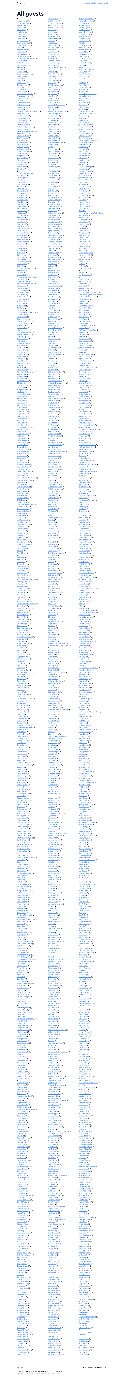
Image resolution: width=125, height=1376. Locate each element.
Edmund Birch (22, 350)
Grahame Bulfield (23, 511)
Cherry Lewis (52, 869)
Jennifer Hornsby (54, 429)
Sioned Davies (22, 875)
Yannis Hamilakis (53, 206)
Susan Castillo (22, 606)
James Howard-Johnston (56, 451)
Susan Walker (83, 1063)
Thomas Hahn (53, 175)
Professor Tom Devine (24, 915)
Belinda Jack (52, 542)
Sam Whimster (84, 1156)
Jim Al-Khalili (21, 70)
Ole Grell (51, 127)
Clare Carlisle (21, 586)
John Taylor (82, 917)
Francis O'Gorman (85, 32)
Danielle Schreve (84, 579)
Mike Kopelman (53, 769)
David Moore (52, 1202)
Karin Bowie (21, 425)
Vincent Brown (22, 491)
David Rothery (83, 458)
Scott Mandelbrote (54, 986)
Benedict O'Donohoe (86, 21)
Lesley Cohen (21, 721)
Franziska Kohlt (53, 763)
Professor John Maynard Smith (89, 712)
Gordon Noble (53, 1315)
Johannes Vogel (84, 1041)
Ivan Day (20, 889)
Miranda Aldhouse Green (56, 105)
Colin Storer (83, 811)
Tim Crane (20, 791)
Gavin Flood (21, 1145)
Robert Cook (21, 752)
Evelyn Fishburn (22, 1127)
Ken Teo (81, 926)
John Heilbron (52, 315)
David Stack (83, 758)
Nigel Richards (84, 359)
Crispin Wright (84, 1308)
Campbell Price (84, 246)
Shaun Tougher (84, 975)
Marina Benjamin (23, 281)
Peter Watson (83, 1118)
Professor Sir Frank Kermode (58, 710)
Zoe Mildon (52, 1145)
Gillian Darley (21, 855)
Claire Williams (84, 1191)
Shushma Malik (53, 983)
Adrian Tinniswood (85, 961)
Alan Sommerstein (85, 732)
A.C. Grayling (52, 83)
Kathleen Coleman (23, 725)
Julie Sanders (83, 531)
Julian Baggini (21, 180)
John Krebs (51, 783)
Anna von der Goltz (54, 25)
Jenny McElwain (53, 1061)
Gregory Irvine (53, 531)
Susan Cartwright (23, 602)
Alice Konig (51, 767)
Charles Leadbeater (54, 827)
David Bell (20, 273)
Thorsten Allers (22, 85)
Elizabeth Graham (54, 61)
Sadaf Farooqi (22, 1089)
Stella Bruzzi (21, 500)
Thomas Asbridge (23, 142)
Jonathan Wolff (84, 1259)
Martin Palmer (84, 87)
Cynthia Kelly (52, 694)
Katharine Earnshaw (24, 1012)
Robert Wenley (84, 1136)
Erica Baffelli (21, 175)
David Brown (21, 482)
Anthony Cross (22, 816)
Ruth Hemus (52, 321)
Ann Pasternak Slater (86, 692)
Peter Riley (82, 381)
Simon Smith (83, 721)
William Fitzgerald (23, 1131)
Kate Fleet (20, 1136)
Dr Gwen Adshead (23, 43)
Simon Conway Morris (55, 1220)
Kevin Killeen (52, 719)
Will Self (81, 606)
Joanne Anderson (23, 103)
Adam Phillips (83, 169)
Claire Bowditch (22, 418)
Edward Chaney (22, 630)
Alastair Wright (84, 1306)
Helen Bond (21, 403)
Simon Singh (83, 681)
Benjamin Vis (83, 1036)
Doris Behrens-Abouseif (25, 268)
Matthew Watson (85, 1116)
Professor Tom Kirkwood (56, 736)
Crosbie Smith (83, 705)
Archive (100, 3)
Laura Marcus (52, 997)
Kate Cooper (21, 756)
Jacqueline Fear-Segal (24, 1096)
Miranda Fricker (22, 1220)
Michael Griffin (53, 136)
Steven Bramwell (23, 449)
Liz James (51, 562)
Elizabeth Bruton (23, 498)
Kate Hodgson (53, 392)
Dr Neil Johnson (53, 608)
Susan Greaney (53, 89)
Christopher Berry (23, 323)
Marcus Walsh (83, 1074)
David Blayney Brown (24, 480)
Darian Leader (53, 829)
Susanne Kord (53, 772)
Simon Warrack (84, 1103)
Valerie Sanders (84, 533)
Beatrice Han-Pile (54, 228)
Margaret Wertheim (85, 1138)
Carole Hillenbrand (54, 352)
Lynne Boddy (21, 387)
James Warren (83, 1105)
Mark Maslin (52, 1021)
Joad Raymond (84, 317)
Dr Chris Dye (21, 1001)
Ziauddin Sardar (84, 544)
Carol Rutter (83, 498)
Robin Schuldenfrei (85, 582)
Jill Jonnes (51, 639)
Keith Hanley (52, 226)
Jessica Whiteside (84, 1164)
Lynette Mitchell (53, 1171)
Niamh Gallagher (23, 1253)
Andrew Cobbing (23, 710)
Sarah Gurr (52, 162)
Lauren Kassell (53, 674)
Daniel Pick (82, 184)
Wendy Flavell (21, 1134)
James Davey (21, 860)
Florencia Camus (23, 575)
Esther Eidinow (22, 1041)
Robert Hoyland (53, 458)
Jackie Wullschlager (85, 1319)
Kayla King (51, 727)
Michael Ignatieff (53, 518)
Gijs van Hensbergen (55, 328)
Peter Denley (21, 908)
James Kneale (52, 745)
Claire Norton (52, 1326)
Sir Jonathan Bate (23, 240)
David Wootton (84, 1290)
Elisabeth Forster (23, 1175)
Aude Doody (21, 948)
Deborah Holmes (54, 407)
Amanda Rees (83, 328)
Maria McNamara (54, 1098)
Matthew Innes (53, 526)
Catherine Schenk (85, 571)
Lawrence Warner (85, 1096)
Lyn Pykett (82, 266)
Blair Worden (83, 1295)
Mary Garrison (22, 1264)
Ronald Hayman (53, 297)
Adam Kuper (52, 791)
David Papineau (84, 89)
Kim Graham (52, 65)
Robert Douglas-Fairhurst (26, 959)
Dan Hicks (51, 343)
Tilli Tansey (82, 895)
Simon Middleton (54, 1138)
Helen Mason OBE (54, 1339)
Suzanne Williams (85, 1202)
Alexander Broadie (23, 465)
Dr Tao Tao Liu (53, 902)
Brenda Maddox (53, 972)
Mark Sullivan (83, 847)
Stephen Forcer (22, 1162)
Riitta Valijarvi (83, 1017)
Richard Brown (22, 489)
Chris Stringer (83, 827)
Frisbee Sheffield (84, 632)
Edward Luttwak (53, 948)
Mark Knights (52, 754)
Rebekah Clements (23, 685)
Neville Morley (53, 1213)
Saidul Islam (52, 535)
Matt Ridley (82, 376)
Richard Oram (83, 58)
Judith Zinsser (83, 1354)
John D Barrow (22, 226)
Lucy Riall (82, 350)
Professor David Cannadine (26, 579)
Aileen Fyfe (21, 1239)
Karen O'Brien (53, 1341)
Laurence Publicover (86, 253)
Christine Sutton (84, 862)
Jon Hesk (51, 337)
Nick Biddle (21, 341)
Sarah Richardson (85, 365)
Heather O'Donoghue (86, 19)
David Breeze (21, 458)
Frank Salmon (83, 518)
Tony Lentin (52, 847)
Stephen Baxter (22, 248)
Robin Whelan (83, 1151)
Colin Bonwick (22, 407)
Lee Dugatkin (21, 981)
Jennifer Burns (22, 529)
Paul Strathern (84, 818)
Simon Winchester (85, 1231)
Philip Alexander (22, 63)
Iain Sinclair (83, 674)
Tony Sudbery (83, 838)
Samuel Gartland (23, 1266)
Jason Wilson (83, 1215)
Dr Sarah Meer (53, 1111)
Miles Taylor (83, 919)
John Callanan (22, 566)
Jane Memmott (53, 1122)
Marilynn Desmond (23, 911)
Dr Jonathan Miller (54, 1156)
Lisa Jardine (52, 584)
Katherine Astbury (23, 151)
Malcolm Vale (83, 1014)
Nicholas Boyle (22, 436)
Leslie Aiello (21, 52)
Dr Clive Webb (83, 1122)
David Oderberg (53, 1352)
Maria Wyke (83, 1323)
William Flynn (21, 1149)
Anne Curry (21, 842)
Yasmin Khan (52, 716)
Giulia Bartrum (22, 235)
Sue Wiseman (83, 1244)
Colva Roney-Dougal (86, 432)
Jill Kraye (51, 780)
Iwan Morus (52, 1226)
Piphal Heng (52, 326)
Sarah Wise (82, 1237)
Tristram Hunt (53, 496)
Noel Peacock (83, 116)
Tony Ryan (82, 509)
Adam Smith (83, 701)
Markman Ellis (22, 1050)
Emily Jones (52, 615)
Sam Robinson (84, 412)
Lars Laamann (53, 798)
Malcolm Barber (22, 198)
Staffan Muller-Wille (54, 1251)
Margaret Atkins (22, 158)
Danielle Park (83, 92)
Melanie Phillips (84, 180)
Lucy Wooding (83, 1277)
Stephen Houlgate (54, 438)
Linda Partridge (84, 98)
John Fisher (21, 1129)
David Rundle (83, 493)
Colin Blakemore (22, 370)
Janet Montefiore (54, 1193)
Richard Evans (22, 1072)
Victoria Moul (52, 1237)
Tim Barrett (21, 217)
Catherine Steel (84, 780)
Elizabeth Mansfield (54, 992)
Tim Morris (51, 1222)
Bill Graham (52, 58)
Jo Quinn (82, 273)
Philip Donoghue (23, 946)
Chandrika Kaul (53, 677)
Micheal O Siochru (85, 683)
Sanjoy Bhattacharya (24, 334)
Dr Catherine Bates (23, 242)
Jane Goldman (53, 21)
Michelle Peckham (85, 127)
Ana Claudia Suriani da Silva (88, 668)
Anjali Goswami (53, 43)
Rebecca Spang (84, 741)
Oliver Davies (21, 871)
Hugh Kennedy (53, 703)
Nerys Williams (84, 1195)
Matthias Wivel (84, 1253)
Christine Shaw (84, 630)
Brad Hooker (52, 418)
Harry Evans (21, 1067)
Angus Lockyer (53, 915)
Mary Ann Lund (53, 939)
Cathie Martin (52, 1017)
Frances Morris (53, 1215)
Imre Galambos (22, 1248)
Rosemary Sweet (84, 873)
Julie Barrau (21, 213)
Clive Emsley (21, 1058)
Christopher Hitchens (55, 372)
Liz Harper (51, 251)
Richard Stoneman (85, 809)
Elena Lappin (52, 811)
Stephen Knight (53, 752)
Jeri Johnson (52, 604)
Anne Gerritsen (22, 1288)
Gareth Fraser (22, 1204)
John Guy (51, 164)
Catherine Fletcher (23, 1140)
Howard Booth (22, 409)
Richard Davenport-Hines (26, 858)
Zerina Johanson (53, 595)
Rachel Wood (83, 1273)
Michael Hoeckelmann (55, 398)
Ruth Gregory (52, 125)
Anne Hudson (52, 462)
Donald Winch (83, 1228)
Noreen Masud (53, 1034)
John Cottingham (23, 776)
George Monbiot (53, 1187)
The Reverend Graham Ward (88, 1083)
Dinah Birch (21, 348)
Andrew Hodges (53, 390)
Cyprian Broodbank (24, 471)
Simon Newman (53, 1295)
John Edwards (22, 1032)
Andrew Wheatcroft (85, 1147)
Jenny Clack (21, 661)
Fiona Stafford (83, 760)
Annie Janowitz (53, 582)
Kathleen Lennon (54, 844)
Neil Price (82, 248)
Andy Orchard (83, 61)
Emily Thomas (83, 933)
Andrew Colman (22, 734)
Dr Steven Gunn (53, 158)
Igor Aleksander (22, 61)
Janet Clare (21, 666)
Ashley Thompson (85, 941)
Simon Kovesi (52, 776)
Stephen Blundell (23, 381)
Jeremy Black (21, 359)
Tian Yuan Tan (83, 886)
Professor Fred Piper (86, 195)
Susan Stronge (84, 829)
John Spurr (82, 754)
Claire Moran (52, 1209)
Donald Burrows (22, 533)
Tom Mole (51, 1182)
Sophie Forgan (22, 1169)
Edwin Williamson (85, 1204)
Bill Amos (20, 100)
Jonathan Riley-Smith (86, 383)
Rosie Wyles (83, 1326)
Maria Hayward (53, 299)
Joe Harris (51, 266)
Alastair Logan (53, 917)
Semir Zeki (82, 1345)
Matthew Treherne (85, 979)
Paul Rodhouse (84, 423)
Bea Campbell (22, 573)
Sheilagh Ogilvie (84, 28)
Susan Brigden (22, 462)
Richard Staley (83, 765)
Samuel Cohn (21, 723)
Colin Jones (51, 613)
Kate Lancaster (53, 800)
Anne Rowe (82, 467)
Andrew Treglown (85, 977)
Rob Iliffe (51, 520)
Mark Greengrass (54, 114)
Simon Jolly (51, 610)
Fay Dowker (21, 964)
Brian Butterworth (23, 542)
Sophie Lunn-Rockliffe (55, 941)
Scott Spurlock (84, 752)
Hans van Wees (84, 1127)
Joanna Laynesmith (54, 822)
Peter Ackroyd (22, 25)
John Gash (20, 1268)
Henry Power (83, 233)
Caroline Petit (83, 160)
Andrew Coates (22, 705)
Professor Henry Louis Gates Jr (58, 646)
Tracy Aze (20, 169)
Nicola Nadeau (53, 1277)
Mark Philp (82, 182)
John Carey (21, 584)
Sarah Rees (82, 332)
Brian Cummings (23, 827)
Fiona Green (52, 100)
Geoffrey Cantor (22, 582)
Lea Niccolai (52, 1297)
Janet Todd (82, 964)
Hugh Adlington (22, 41)
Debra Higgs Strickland (87, 822)
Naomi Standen (84, 769)
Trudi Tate (82, 900)
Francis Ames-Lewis (24, 96)
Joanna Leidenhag (54, 840)
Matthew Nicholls (54, 1301)
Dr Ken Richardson (85, 361)
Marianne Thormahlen (86, 953)
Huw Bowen (21, 421)
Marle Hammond (54, 222)
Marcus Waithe (84, 1056)
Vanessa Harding (54, 237)
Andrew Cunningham (24, 833)
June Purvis (82, 262)
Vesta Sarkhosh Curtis (24, 844)
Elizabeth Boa (21, 383)
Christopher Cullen (23, 824)
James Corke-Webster (24, 765)
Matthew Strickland (85, 824)
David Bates (21, 244)
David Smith (83, 707)
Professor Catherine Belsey (26, 277)
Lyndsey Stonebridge (86, 805)
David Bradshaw (22, 445)
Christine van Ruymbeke (87, 500)
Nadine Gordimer (54, 39)
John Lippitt (52, 895)
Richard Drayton (22, 968)
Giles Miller (52, 1153)
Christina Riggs (84, 379)
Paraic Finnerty (22, 1125)
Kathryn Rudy (83, 489)
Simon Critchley (22, 805)
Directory (94, 3)
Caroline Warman (85, 1094)
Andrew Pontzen (84, 220)
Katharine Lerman (54, 849)
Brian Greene (52, 107)
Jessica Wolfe (83, 1255)
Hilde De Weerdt (84, 1125)
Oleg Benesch (22, 279)
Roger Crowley (22, 820)
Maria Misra (52, 1167)
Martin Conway (22, 747)
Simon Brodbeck (23, 467)
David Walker (83, 1061)
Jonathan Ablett (22, 21)
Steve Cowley (21, 783)
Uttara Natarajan (54, 1281)
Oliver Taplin (83, 897)
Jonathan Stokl (84, 802)
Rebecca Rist (83, 387)
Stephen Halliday (53, 198)
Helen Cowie (21, 780)
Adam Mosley (52, 1231)
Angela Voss (83, 1045)
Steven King (52, 730)
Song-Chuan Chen (23, 643)
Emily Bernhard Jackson (56, 553)
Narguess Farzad (23, 1092)
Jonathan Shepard (85, 639)
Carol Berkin (21, 315)
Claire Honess (52, 416)
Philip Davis (21, 882)
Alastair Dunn (22, 986)
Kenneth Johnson (54, 606)
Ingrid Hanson (53, 231)
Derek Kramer (53, 778)
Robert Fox (21, 1193)
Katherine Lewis (53, 873)
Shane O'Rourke (84, 63)
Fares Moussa (52, 1239)
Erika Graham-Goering (56, 67)
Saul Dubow (21, 975)
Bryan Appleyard (23, 120)
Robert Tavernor (84, 906)
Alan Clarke (21, 674)
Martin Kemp (52, 696)
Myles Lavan (52, 816)
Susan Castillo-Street (24, 608)
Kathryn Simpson (85, 672)
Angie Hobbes (53, 374)
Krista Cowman (22, 785)
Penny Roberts (84, 403)
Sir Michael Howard (54, 449)
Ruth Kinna (51, 732)
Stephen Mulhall (53, 1244)
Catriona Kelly (52, 690)
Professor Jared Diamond (26, 919)
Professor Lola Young (86, 1332)
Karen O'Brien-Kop (54, 1343)
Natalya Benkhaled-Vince (25, 284)
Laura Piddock (83, 187)
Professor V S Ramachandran (89, 292)
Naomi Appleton (22, 118)
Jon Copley (20, 758)
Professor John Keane (55, 681)
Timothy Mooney (54, 1200)
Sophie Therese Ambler (25, 94)
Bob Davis (20, 880)
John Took (82, 970)
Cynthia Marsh (53, 1010)
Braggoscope (21, 3)
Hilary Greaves (53, 92)
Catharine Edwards (23, 1023)
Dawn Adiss (21, 39)
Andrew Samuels (84, 529)
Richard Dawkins (23, 884)
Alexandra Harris (53, 262)
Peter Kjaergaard (54, 738)
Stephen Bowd (22, 414)
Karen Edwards (22, 1034)
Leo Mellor (51, 1118)
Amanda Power (84, 231)
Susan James (52, 568)
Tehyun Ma (51, 957)
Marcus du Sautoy (85, 555)
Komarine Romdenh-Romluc (88, 429)
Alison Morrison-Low (55, 1224)
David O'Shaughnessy (86, 70)
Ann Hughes (52, 471)
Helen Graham (53, 63)
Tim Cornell (21, 767)
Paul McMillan (53, 1092)
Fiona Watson (83, 1114)
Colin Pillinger (83, 191)
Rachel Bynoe (21, 553)
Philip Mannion (53, 990)
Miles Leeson (52, 838)
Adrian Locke (52, 911)
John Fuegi (20, 1231)
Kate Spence (83, 743)
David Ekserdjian (23, 1043)
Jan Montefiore (53, 1191)
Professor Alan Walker (86, 1058)
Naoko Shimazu (84, 648)
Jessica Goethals (22, 1345)
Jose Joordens (52, 641)
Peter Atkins (21, 160)
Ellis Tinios (82, 959)
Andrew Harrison (54, 270)
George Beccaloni (23, 257)
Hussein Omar (84, 50)
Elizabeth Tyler (84, 994)
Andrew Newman (54, 1292)
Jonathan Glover (22, 1341)
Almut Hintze (52, 370)
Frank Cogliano (22, 719)
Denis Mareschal (53, 999)
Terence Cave (21, 613)
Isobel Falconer (22, 1083)
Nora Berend (21, 310)
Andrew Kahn (52, 652)
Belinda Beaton (22, 255)
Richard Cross (22, 818)
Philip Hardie (52, 233)
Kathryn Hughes (53, 478)
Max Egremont (22, 1039)
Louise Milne (52, 1162)
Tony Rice (82, 352)
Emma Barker (22, 206)
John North (51, 1323)
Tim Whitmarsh (84, 1169)
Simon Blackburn (23, 363)
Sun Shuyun (83, 657)
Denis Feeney (21, 1098)
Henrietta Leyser (53, 877)
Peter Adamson (22, 34)
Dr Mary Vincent (84, 1032)
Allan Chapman (22, 635)
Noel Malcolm (52, 981)
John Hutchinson (53, 507)
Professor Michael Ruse (87, 496)
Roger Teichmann (85, 922)
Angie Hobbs (52, 379)
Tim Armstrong (22, 138)
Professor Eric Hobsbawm (57, 383)
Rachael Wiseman (85, 1242)
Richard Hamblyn (54, 204)
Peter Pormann (84, 224)
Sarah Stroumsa (84, 831)
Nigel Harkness (53, 244)
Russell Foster (22, 1189)
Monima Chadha (23, 615)
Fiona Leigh (52, 842)
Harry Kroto (52, 787)
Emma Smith (83, 710)
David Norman (53, 1321)
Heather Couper (22, 778)
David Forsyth (22, 1178)
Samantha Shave (84, 628)
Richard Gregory (53, 123)
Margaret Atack (22, 156)
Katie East (20, 1014)
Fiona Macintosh (53, 968)
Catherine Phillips (85, 171)
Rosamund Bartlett (23, 233)
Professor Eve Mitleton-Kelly (57, 1175)
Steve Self (82, 604)
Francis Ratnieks (84, 308)
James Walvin (83, 1081)
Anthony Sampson (85, 526)
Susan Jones (52, 637)
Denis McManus (53, 1089)
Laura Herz (51, 334)
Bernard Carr (21, 593)
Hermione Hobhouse (55, 381)
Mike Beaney (21, 251)
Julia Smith (82, 714)
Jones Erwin (21, 1065)
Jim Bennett (21, 295)
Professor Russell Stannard (88, 772)
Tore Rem (82, 337)
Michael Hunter (53, 498)
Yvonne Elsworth (23, 1052)
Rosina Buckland (23, 507)
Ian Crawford (21, 796)
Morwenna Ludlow (54, 937)
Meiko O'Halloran (85, 36)
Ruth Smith (82, 719)
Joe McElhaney (53, 1058)
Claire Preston (83, 240)
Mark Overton (83, 74)
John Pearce (83, 118)
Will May (51, 1041)
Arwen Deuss (21, 913)
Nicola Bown (21, 432)
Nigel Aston (21, 153)
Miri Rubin (82, 485)
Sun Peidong (83, 131)
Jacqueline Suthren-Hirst (87, 860)
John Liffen (51, 886)
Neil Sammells (83, 524)
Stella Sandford (84, 535)
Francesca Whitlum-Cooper (88, 1167)
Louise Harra (52, 255)
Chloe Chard (21, 639)
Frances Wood (83, 1266)
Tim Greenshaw (53, 116)
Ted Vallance (83, 1019)
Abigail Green (52, 94)
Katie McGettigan (54, 1067)
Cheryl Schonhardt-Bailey (87, 577)
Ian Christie (21, 652)
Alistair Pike (83, 189)
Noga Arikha (21, 129)
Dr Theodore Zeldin (85, 1348)
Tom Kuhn (51, 789)
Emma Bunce (21, 515)
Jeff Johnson (52, 602)
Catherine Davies (23, 864)
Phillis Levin (52, 862)
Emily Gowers (52, 52)
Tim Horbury (52, 427)
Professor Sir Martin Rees (87, 330)
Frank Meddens (53, 1105)
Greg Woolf (83, 1284)
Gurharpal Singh (84, 679)
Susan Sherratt (84, 646)
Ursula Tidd (83, 955)
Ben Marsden (52, 1008)
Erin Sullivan (83, 844)
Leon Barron (21, 222)
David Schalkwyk (84, 564)
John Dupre (21, 990)
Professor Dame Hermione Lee (58, 833)
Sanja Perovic (83, 151)
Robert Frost (21, 1226)
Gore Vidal (82, 1030)
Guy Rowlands (83, 480)
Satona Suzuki (83, 864)
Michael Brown (22, 485)
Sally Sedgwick (84, 597)
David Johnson (53, 599)
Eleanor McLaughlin (55, 1078)
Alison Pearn (83, 123)
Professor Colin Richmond (88, 368)
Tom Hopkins (52, 425)
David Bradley (22, 438)
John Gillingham (22, 1321)
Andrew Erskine (22, 1063)
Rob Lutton (52, 946)
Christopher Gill (22, 1315)
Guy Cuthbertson (23, 849)
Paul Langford (53, 809)
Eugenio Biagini (22, 337)
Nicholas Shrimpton (85, 652)
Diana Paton (83, 105)
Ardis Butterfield (22, 540)
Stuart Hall (51, 195)
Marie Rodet (83, 418)
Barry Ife (51, 515)
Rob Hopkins (52, 423)
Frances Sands (84, 540)
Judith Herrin (52, 332)
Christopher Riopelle (86, 385)
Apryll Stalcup (83, 763)
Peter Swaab (83, 866)
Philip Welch (83, 1134)
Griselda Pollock (84, 217)
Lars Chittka (21, 648)
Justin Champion (22, 624)
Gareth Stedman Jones (55, 621)
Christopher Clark (23, 670)
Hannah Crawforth (23, 800)
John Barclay (21, 204)
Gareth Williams (84, 1193)
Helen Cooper (22, 754)
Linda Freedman (22, 1215)
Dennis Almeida (22, 87)
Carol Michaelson (54, 1136)
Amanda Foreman (23, 1167)
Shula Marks (52, 1001)
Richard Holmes (53, 412)
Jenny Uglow (83, 1001)
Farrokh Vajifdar (84, 1012)
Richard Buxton (22, 549)
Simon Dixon (21, 926)
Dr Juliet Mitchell (53, 1169)
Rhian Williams (84, 1198)
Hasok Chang (21, 632)
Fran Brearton (22, 456)
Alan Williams (83, 1184)
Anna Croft (21, 807)
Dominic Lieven (53, 884)
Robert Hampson (54, 224)
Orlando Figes (22, 1114)
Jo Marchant (52, 994)
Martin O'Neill (83, 52)
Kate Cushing (21, 847)
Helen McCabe (53, 1047)
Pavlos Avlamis (22, 162)
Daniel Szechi (83, 877)
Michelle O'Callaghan (55, 1345)
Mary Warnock (84, 1100)
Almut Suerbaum (84, 840)
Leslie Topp (82, 972)
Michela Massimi (53, 1032)
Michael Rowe (83, 476)
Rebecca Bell (21, 275)
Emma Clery (21, 690)
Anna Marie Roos (84, 434)
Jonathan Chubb (22, 655)
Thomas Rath (83, 304)
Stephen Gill (21, 1317)
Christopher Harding (55, 235)
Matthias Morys (53, 1228)
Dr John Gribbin (53, 131)
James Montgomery (54, 1195)
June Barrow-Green (23, 228)
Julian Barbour (22, 202)
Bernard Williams (84, 1187)
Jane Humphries (53, 491)
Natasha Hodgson (54, 396)
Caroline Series (84, 615)
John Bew (20, 330)
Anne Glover (21, 1337)
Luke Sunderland (84, 853)
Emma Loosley (53, 919)
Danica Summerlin (85, 849)
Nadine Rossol (83, 454)
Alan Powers (83, 235)
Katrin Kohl (52, 760)
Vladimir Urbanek (85, 1005)
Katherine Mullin (53, 1253)
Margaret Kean (53, 679)
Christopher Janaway (55, 573)
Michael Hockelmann (55, 385)
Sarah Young (83, 1334)
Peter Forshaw (22, 1173)
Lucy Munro (52, 1255)
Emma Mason (52, 1023)
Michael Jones (52, 630)
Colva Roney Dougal (24, 955)
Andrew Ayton (22, 167)
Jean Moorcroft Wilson (86, 1217)
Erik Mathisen (52, 1036)
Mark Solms (83, 727)
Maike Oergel (83, 23)
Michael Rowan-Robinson (87, 465)
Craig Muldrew (53, 1242)
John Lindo (51, 889)
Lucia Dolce (21, 939)
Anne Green (52, 96)
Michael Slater (83, 694)
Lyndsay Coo (21, 749)
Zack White (82, 1162)
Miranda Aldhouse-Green (26, 58)
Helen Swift (82, 875)
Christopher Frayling (24, 1211)
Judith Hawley (52, 292)
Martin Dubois (22, 970)
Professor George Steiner (87, 783)
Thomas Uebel (84, 999)
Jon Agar (20, 47)
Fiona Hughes (52, 473)
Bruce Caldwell (22, 564)
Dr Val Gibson (22, 1304)
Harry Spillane (83, 747)
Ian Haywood (52, 301)
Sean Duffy (21, 979)
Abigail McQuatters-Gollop (57, 1100)
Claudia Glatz (21, 1326)
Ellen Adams (21, 30)
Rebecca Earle (22, 1010)
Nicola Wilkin (83, 1175)
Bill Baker (20, 187)
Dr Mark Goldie (53, 19)
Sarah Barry (21, 231)
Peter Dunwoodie (23, 988)
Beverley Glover (22, 1339)
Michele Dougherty (23, 957)
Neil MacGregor (53, 964)
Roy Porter (82, 226)
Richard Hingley (53, 368)
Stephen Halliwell (54, 200)
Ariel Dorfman (22, 953)
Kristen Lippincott (54, 893)
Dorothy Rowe (84, 469)
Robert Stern (83, 789)
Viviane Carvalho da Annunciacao (28, 111)
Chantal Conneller (23, 741)
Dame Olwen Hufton (55, 469)
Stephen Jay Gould (54, 47)
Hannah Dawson (23, 886)
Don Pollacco (83, 215)
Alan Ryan (82, 502)
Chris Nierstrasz (53, 1308)
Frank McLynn (53, 1087)
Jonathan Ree (83, 323)
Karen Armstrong (23, 136)
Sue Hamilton (52, 211)
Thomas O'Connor (54, 1350)
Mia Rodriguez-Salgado (87, 425)
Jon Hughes (52, 476)
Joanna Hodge (53, 387)
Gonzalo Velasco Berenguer (26, 312)
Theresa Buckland (23, 509)
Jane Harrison (52, 273)
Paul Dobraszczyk (23, 928)
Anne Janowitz (53, 579)
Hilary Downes (22, 966)
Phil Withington (84, 1251)
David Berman (22, 317)
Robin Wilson (83, 1224)
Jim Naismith (52, 1279)
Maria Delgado (22, 904)
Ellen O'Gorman (84, 30)
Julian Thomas (83, 937)
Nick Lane (51, 807)
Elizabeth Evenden (23, 1076)
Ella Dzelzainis (22, 1003)
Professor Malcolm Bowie (26, 427)
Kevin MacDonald (54, 961)
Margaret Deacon (23, 891)
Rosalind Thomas (85, 939)
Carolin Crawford (23, 794)
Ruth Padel (82, 83)
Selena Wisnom (84, 1248)
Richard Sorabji (84, 736)
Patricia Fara (21, 1085)
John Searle (82, 590)
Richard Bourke (22, 412)
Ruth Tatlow (83, 902)
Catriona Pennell (84, 136)
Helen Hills (51, 359)
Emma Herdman (53, 330)
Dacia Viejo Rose (84, 438)
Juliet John (51, 597)
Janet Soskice (83, 738)
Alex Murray (52, 1266)
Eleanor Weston (84, 1140)
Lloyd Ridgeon (83, 372)
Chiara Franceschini (24, 1195)
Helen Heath (52, 308)
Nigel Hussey (52, 504)
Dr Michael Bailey (23, 184)
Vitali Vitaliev (83, 1039)
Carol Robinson (84, 407)
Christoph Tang (84, 889)
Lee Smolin (82, 723)
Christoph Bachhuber (24, 173)
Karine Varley (83, 1021)
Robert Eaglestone (23, 1008)
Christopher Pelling (85, 134)
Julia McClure (52, 1056)
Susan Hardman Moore (56, 1206)
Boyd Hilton (52, 361)
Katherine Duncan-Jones (25, 983)
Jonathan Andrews (23, 107)
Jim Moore (51, 1204)
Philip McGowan (53, 1072)
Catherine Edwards (23, 1025)
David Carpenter (22, 590)
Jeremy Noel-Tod (53, 1317)
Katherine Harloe (54, 246)
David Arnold (21, 140)
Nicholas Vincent (84, 1034)
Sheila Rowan (83, 462)
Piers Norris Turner (85, 990)
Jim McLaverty (52, 1083)
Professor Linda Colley (25, 727)
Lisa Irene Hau (53, 288)
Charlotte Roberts (85, 396)
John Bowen (21, 423)
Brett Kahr (51, 655)
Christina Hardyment (55, 242)
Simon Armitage (22, 134)
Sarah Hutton (52, 509)
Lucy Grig (51, 147)
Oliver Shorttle (84, 650)
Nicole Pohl (82, 211)
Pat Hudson (52, 465)
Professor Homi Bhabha (25, 332)
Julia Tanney (83, 893)
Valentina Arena (22, 125)
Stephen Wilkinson (85, 1182)
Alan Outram (83, 72)
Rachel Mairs (52, 977)
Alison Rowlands (84, 478)
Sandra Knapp (53, 741)
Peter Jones (52, 632)
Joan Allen (20, 78)
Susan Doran (21, 950)
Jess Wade (82, 1054)
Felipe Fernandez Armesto (26, 131)
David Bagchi (21, 178)
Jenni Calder (21, 562)
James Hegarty (53, 312)
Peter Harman (53, 248)
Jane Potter (82, 228)
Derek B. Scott (83, 586)
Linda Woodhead (84, 1275)
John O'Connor (53, 1348)
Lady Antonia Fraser (24, 1200)
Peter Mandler (53, 988)
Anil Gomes (52, 30)
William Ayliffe (22, 164)
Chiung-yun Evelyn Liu (55, 900)
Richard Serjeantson (86, 617)
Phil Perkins (83, 149)
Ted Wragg (82, 1301)
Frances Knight (53, 749)
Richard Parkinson (85, 96)
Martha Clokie (22, 696)
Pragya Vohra (83, 1043)
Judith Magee (52, 975)
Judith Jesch (52, 590)
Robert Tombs (83, 968)
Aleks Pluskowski (84, 206)
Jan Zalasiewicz (84, 1339)
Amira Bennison (22, 299)
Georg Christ (21, 650)
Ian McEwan (52, 1063)
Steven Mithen (53, 1173)
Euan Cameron (22, 571)
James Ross (82, 449)
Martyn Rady (83, 286)
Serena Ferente (22, 1105)
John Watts (82, 1120)
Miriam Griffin (53, 140)
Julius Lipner (52, 891)
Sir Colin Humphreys (55, 489)
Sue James (51, 566)
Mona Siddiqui (84, 661)
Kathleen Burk (22, 520)
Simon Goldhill (22, 1354)
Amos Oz (82, 78)
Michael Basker (22, 237)
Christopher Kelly (54, 692)
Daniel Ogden (83, 25)
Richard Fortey (22, 1182)
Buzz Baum (21, 246)
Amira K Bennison (23, 301)
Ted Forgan (21, 1171)
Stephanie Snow (84, 725)
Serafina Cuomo (22, 840)
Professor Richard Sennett (88, 613)
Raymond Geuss (22, 1295)
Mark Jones (52, 628)
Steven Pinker (83, 193)
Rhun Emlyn (21, 1056)
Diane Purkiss (83, 259)
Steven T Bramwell (23, 451)
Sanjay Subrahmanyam (87, 836)
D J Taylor (82, 913)
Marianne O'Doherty (55, 1354)
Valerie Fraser (22, 1209)
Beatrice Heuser (53, 339)
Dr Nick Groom (53, 149)
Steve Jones (52, 635)
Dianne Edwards (22, 1028)
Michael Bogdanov (23, 394)
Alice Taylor (82, 908)
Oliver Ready (83, 319)
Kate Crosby (21, 813)
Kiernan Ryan (83, 507)
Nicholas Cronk (22, 811)
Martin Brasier (22, 454)
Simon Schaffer (84, 562)
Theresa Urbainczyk (85, 1003)
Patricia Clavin (22, 681)
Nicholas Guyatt (53, 167)
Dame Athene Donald (24, 944)
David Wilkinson (84, 1178)
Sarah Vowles (83, 1050)
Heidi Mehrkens (53, 1116)
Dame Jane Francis (23, 1198)
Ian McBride (52, 1045)
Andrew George (22, 1281)
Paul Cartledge (22, 597)
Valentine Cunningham (25, 838)
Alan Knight (52, 747)
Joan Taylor (82, 915)
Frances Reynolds (85, 341)
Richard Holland (53, 401)
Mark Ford (20, 1164)
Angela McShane (53, 1103)
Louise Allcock (22, 76)
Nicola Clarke (21, 679)
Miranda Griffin (53, 138)
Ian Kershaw (52, 712)
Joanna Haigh (52, 180)
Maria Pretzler (83, 244)
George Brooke (22, 473)
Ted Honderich (53, 414)
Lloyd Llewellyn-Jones (55, 904)
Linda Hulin (52, 482)
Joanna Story (83, 813)
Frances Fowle (22, 1191)
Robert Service (84, 621)
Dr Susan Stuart (84, 833)
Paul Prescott (83, 237)
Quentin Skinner (84, 688)
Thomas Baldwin (23, 191)
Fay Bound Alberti (23, 56)
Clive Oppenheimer (85, 54)
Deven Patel (83, 100)
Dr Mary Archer (22, 123)
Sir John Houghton (54, 436)
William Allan (21, 72)
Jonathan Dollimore (24, 941)
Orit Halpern (52, 202)
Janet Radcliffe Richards (87, 356)
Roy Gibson (21, 1301)
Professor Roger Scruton (87, 588)
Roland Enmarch (23, 1061)
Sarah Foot (21, 1156)
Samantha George (23, 1284)
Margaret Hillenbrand (55, 354)
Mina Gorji (51, 41)
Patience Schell (84, 568)
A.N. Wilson (82, 1209)
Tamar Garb (21, 1257)
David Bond (21, 401)
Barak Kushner (53, 794)
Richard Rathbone (85, 306)
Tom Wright (83, 1315)
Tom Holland (52, 403)
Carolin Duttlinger (23, 997)
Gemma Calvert (22, 568)
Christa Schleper (84, 575)
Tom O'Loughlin (84, 47)
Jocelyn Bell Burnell (23, 524)
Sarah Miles (52, 1147)
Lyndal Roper (83, 436)
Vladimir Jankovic (54, 577)
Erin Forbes (21, 1158)
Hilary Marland (53, 1003)
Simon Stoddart (84, 800)
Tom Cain (20, 560)
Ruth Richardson (84, 363)
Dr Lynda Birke (22, 354)
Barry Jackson (52, 544)
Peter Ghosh (21, 1297)
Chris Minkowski (53, 1164)
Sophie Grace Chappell (25, 637)
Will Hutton (52, 511)
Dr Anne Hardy (53, 240)
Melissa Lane (52, 805)
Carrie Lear (51, 831)
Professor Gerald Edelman (26, 1019)
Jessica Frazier (22, 1213)
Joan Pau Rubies (84, 482)
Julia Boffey (21, 392)
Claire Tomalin (83, 966)
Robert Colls (21, 732)
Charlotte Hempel (54, 319)
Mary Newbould (53, 1290)
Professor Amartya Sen (87, 610)
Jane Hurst (51, 502)
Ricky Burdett (21, 518)
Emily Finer (21, 1120)
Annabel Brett (22, 460)
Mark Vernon (83, 1025)
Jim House (51, 440)
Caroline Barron (22, 220)
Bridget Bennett (22, 290)
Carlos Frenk (21, 1217)
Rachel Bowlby (22, 429)
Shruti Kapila (52, 663)
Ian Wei (81, 1129)
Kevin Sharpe (83, 626)
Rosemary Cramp (23, 789)
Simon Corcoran (22, 760)
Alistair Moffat (53, 1180)
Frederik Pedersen (85, 129)
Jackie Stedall (83, 778)
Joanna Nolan (52, 1319)
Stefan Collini (21, 730)
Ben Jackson (52, 546)
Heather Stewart (84, 794)
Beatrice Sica (83, 659)
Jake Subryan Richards (86, 354)
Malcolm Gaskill (22, 1270)
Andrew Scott (83, 584)
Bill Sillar (81, 666)
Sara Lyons (51, 953)
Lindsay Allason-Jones (24, 74)
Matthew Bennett (23, 297)
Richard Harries (53, 257)
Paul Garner (21, 1259)
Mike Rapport (83, 301)
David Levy (51, 864)
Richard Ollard (84, 45)
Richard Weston (84, 1142)
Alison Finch (21, 1116)
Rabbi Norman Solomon (87, 730)
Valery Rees (83, 334)
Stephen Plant (83, 202)
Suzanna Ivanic (53, 538)
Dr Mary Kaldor (53, 659)
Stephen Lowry (53, 935)
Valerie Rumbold (84, 491)
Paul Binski (21, 345)
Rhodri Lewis (52, 875)
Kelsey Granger (53, 70)
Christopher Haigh (54, 178)
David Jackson (52, 551)
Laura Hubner (52, 460)
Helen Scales (83, 560)
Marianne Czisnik (23, 851)
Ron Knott (51, 756)
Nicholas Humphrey (55, 487)
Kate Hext (51, 341)
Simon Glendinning (23, 1332)
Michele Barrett (22, 215)
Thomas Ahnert (22, 50)
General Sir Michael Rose (87, 445)
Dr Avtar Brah (22, 447)
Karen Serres (83, 619)
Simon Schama (84, 566)
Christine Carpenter (24, 588)
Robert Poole (83, 222)
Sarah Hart (51, 279)
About (106, 3)
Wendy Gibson (22, 1308)
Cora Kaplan (52, 666)
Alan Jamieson (53, 571)
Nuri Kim (51, 723)
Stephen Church (22, 657)
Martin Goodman (54, 34)
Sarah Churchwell (23, 659)
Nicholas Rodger (84, 421)
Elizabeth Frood (22, 1224)
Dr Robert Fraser (23, 1206)
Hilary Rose (82, 440)
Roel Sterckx (83, 787)
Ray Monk (51, 1189)
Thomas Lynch (53, 950)
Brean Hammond (54, 215)
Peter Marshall (53, 1012)
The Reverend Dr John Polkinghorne (91, 213)
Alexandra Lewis (53, 866)
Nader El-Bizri (21, 1045)
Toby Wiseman (84, 1246)
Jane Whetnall (83, 1153)
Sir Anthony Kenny (54, 707)
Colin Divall (21, 924)
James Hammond (54, 220)
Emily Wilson (83, 1213)
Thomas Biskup (22, 356)
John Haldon (52, 184)
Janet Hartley (52, 281)
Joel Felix (20, 1100)
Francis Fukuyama (23, 1233)
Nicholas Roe (83, 427)
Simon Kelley (52, 688)
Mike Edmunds (22, 1021)
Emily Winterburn (85, 1235)
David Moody (52, 1198)
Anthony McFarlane (54, 1065)
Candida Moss (53, 1233)
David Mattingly (53, 1039)
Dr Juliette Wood (84, 1268)
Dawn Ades (21, 36)
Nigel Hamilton (53, 209)
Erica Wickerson (84, 1171)
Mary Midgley (52, 1140)
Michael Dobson (22, 930)
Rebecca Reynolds (85, 345)
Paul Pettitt (82, 162)
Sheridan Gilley (22, 1319)
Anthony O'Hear (84, 39)
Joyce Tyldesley (84, 992)
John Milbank (52, 1142)
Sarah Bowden (22, 416)
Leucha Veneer (84, 1023)
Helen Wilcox (83, 1173)
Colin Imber (52, 524)
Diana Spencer (84, 745)
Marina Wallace (84, 1070)
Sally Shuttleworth (85, 655)
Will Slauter (82, 696)
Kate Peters (83, 158)
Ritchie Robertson (85, 405)
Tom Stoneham (84, 807)
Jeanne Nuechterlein (55, 1330)
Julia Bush (20, 535)
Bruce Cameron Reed (86, 326)
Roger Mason (52, 1025)
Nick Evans (21, 1070)
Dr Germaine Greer (54, 118)
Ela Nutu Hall (52, 191)
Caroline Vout (83, 1047)
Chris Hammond (53, 217)
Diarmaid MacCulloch (55, 959)
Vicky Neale (52, 1284)
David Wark (83, 1089)
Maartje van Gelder (23, 1279)
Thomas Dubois (22, 972)
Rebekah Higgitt (53, 348)
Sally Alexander (22, 65)
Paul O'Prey (83, 56)
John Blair (20, 365)
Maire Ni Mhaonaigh (55, 1134)
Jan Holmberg (52, 405)
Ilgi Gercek (21, 1286)
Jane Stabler (83, 756)
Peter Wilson (83, 1222)
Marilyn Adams (22, 32)
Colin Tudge (83, 986)
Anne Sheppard (84, 643)
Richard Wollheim (85, 1262)
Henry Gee (20, 1275)
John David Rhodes (85, 348)
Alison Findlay (22, 1118)
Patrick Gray (52, 78)
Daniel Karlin (52, 670)
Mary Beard (21, 253)
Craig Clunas (21, 703)
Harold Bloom (22, 379)
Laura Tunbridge (84, 988)
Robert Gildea (22, 1312)
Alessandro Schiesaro (86, 573)
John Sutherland (84, 858)
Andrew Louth (53, 922)
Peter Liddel (52, 882)
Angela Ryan (83, 504)
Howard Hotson (53, 434)
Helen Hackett (53, 171)
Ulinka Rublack (84, 487)
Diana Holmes (53, 409)
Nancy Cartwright (23, 599)
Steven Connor (22, 745)
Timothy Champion (23, 628)
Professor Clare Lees (55, 836)
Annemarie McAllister (55, 1043)
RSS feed (20, 1368)
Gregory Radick (84, 281)
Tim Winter (82, 1233)
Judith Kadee (52, 650)
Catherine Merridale (55, 1127)
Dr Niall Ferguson (23, 1107)
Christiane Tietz (84, 957)
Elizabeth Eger (22, 1036)
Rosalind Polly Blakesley (25, 372)
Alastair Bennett (22, 288)
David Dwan (21, 999)
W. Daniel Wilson (84, 1226)
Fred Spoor (82, 749)
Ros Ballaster (21, 195)
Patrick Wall (83, 1065)
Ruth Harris (52, 268)
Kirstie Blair (21, 368)
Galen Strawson (84, 820)
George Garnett (22, 1262)
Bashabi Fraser (22, 1202)
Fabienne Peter (84, 156)
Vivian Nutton (52, 1332)
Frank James (52, 560)
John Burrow (21, 531)
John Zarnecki (83, 1341)
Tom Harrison (52, 275)
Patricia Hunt (52, 493)
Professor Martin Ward (87, 1087)
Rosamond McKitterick (56, 1076)
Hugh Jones (52, 624)
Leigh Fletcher (22, 1142)
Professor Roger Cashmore (26, 604)
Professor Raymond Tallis (87, 884)
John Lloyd (51, 906)
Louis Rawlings (84, 312)
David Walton (83, 1078)
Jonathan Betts (22, 328)
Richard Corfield (22, 763)
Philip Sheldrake (84, 637)
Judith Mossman (53, 1235)
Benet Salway (83, 522)
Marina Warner (84, 1098)
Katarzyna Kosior (54, 774)
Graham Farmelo (23, 1087)
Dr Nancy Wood (84, 1270)
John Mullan (52, 1246)
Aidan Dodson (22, 937)
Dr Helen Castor (22, 610)
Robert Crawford (23, 798)
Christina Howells (54, 456)
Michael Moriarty (54, 1211)
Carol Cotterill (22, 774)
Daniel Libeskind (53, 880)
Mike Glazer (21, 1328)
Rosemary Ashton (23, 147)
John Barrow (21, 224)
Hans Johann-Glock (54, 593)
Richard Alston (22, 92)
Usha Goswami (53, 45)
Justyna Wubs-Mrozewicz (87, 1317)
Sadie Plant (82, 200)
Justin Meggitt (53, 1114)
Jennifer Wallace (84, 1067)
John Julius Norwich (54, 1328)
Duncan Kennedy (54, 701)
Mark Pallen (83, 85)
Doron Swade (83, 869)
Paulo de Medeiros (54, 1107)
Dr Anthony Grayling (55, 85)
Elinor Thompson (85, 944)
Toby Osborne (83, 67)
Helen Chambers (23, 619)
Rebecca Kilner (53, 721)
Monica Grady (53, 56)
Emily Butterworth (23, 544)
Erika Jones (51, 617)
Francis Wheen (84, 1149)
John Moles (52, 1184)
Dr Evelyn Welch (84, 1131)
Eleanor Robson (84, 414)
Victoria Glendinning (24, 1334)
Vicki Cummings (22, 829)
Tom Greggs (52, 120)
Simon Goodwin (53, 36)
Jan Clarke (20, 677)
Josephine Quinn (84, 275)
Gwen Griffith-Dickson (55, 142)
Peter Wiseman (84, 1239)
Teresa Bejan (21, 270)
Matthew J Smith (84, 716)
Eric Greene (52, 109)
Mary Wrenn (83, 1304)
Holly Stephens (84, 785)
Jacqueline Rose (84, 443)
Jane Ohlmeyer (84, 41)
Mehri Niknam (53, 1310)
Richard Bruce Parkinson (87, 94)
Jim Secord (82, 595)
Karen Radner (83, 284)
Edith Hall (51, 189)
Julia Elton (20, 1054)
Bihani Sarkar (83, 546)
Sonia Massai (52, 1028)
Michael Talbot (84, 882)
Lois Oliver (82, 43)
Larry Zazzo (83, 1343)
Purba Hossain (53, 432)
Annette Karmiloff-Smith (56, 672)
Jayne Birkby (21, 352)
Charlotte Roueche (85, 460)
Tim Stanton (83, 774)
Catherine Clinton (23, 694)
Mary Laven (52, 820)
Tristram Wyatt (84, 1321)
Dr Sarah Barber (22, 200)
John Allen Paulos (85, 111)
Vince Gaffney (22, 1244)
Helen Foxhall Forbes (24, 1160)
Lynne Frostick (22, 1228)
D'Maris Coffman (23, 716)
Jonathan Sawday (85, 557)
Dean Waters (83, 1107)
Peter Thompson (84, 948)
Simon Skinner (84, 690)
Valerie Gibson (22, 1306)
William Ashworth (23, 149)
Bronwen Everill (22, 1078)
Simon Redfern (84, 321)
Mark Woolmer (84, 1288)
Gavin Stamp (83, 767)
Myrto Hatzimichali (54, 286)
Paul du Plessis (84, 204)
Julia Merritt (52, 1129)
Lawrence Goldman (54, 23)
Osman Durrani (22, 994)
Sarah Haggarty (53, 173)
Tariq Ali (20, 67)
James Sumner (84, 851)
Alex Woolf (82, 1281)
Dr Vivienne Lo (53, 908)
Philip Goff (20, 1348)
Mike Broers (21, 469)
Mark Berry (21, 326)
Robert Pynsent (84, 268)
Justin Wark (82, 1092)
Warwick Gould (53, 50)
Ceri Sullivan (83, 842)
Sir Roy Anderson (23, 105)
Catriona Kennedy (54, 699)
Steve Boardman (23, 385)
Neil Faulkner (21, 1094)
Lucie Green (52, 103)
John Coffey (21, 714)
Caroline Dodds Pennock (87, 140)
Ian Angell (20, 109)
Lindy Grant (52, 72)
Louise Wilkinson (84, 1180)
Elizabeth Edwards (23, 1030)
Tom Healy (51, 306)
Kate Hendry (52, 323)
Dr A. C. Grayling (53, 81)
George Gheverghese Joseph (58, 643)
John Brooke (21, 476)
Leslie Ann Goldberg (24, 1350)
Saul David (20, 862)
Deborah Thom (84, 930)
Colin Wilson (83, 1211)
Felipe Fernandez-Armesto (26, 1109)
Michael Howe (53, 454)
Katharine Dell (22, 906)
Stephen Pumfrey (85, 255)
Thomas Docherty (23, 933)
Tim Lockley (52, 913)
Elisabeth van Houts (55, 445)
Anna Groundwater (54, 151)
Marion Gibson (22, 1299)
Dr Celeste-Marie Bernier (25, 321)
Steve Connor (21, 743)
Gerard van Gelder (23, 1277)
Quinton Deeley (22, 900)
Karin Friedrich (22, 1222)
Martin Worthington (86, 1299)
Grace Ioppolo (53, 529)
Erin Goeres (21, 1343)
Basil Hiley (51, 350)
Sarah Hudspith (53, 467)
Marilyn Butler (22, 538)
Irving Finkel (21, 1122)
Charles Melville (53, 1120)
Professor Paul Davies (24, 873)
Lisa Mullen (52, 1248)
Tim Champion (22, 626)
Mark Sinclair (83, 677)
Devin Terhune (84, 928)
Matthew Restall (84, 339)
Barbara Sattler (84, 549)
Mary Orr (82, 65)
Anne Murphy (52, 1262)
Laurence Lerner (53, 851)
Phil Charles (21, 641)
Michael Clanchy (22, 663)
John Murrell (52, 1273)
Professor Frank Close (24, 699)
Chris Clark (21, 668)
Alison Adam (21, 28)
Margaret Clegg (22, 683)
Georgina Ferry (22, 1111)
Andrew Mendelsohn (55, 1125)
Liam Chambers (22, 621)
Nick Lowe (51, 933)
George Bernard (22, 319)
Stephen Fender (22, 1103)
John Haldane (52, 182)
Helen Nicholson (53, 1304)
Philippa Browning (23, 493)
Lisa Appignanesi (23, 116)
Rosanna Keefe (53, 683)
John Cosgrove (22, 772)
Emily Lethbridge (53, 858)
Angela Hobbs (53, 376)
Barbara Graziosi (53, 87)
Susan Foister (21, 1151)
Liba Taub (82, 904)
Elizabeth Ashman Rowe (87, 471)
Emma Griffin (52, 134)
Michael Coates (22, 707)
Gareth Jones (52, 619)
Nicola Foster (21, 1184)
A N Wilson (82, 1206)
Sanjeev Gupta (53, 160)
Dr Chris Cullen (22, 822)
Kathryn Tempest (84, 924)
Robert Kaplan (53, 668)
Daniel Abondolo (23, 23)
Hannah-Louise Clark (24, 672)
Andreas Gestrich (23, 1292)
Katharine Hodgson (54, 394)
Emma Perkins (84, 145)
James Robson (83, 416)
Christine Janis (53, 575)
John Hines (51, 365)
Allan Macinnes (53, 966)
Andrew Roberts (84, 394)
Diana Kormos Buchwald (25, 504)
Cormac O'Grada (84, 34)
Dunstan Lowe (53, 930)
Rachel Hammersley (55, 213)
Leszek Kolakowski (54, 765)
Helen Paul (82, 109)
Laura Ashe (21, 145)
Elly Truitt (82, 983)
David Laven (52, 818)
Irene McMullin (53, 1096)
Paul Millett (52, 1158)
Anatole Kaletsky (53, 661)
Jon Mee (50, 1109)
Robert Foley (21, 1153)
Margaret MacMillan (55, 970)
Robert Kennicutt (54, 705)
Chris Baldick (21, 189)
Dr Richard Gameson (24, 1255)
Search (87, 3)
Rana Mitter (52, 1178)
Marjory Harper (53, 253)
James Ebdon (21, 1017)
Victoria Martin (53, 1019)
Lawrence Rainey (84, 288)
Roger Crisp (21, 802)
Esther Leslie (52, 855)
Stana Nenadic (53, 1288)
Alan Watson (83, 1111)
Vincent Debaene (23, 897)
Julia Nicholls (52, 1299)
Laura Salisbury (84, 515)
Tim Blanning (21, 374)
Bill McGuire (52, 1074)
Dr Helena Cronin (23, 809)
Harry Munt (52, 1257)
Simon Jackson (53, 557)
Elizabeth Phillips (84, 173)
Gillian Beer (21, 266)
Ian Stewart (83, 796)
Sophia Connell (22, 738)
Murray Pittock (84, 198)
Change (105, 1368)
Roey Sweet (83, 871)
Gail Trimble (83, 981)
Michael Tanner (84, 891)
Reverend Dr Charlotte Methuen (59, 1131)
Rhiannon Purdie (84, 257)
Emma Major (52, 979)
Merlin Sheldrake (84, 635)
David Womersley (85, 1264)
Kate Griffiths (52, 145)
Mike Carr (20, 595)
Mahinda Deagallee (23, 893)
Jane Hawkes (52, 290)
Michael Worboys (85, 1292)
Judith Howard (53, 447)
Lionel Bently (21, 304)
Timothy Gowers (53, 54)
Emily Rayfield (83, 315)
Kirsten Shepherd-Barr (86, 641)
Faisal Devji (21, 917)
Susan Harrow (53, 277)
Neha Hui (51, 480)
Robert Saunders (84, 551)
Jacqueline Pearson (85, 125)
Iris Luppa (51, 944)
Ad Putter (82, 264)
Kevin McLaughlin (54, 1081)
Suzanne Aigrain (22, 54)
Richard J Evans (22, 1074)
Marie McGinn (53, 1070)
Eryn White (82, 1158)
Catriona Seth (83, 624)
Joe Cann (20, 577)
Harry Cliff (20, 692)
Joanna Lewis (52, 871)
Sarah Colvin (21, 736)
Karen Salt (82, 520)
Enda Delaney (22, 902)
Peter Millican (52, 1160)
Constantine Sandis (85, 538)
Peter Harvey (52, 284)
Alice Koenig (52, 758)
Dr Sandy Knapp (53, 743)
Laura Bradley (22, 440)
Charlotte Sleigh (84, 699)
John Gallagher (22, 1251)
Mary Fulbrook (22, 1235)
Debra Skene (83, 685)
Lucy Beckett (21, 259)
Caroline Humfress (54, 485)
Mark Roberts (83, 398)
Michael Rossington (85, 451)
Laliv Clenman (22, 688)
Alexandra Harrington (55, 259)
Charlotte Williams (85, 1189)
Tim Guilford (52, 156)
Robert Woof (83, 1279)
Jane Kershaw (52, 714)
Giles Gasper (21, 1273)
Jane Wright (83, 1310)
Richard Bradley (22, 443)
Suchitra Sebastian (85, 593)
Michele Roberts (84, 401)
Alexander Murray (54, 1268)
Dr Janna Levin (53, 860)
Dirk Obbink (52, 1337)
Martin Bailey (21, 182)
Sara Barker (21, 209)
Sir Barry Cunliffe (23, 831)
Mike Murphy (52, 1264)
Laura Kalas (52, 657)
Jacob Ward (82, 1085)
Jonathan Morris (53, 1217)
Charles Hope (52, 421)
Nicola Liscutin (53, 897)
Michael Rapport (84, 299)
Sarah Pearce (83, 120)
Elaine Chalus (21, 617)
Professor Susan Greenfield (57, 111)
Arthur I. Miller (53, 1151)
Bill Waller (82, 1072)
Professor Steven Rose (86, 447)
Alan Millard (52, 1149)
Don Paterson (83, 103)
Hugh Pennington (85, 138)
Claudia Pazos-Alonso (86, 114)
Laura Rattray (83, 310)
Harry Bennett (22, 292)
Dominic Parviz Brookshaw (26, 478)
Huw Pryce (82, 251)
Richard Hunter (53, 500)
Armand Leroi (52, 853)
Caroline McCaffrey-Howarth (58, 1052)
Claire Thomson (84, 950)
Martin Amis (21, 98)
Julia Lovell (51, 924)
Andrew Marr (52, 1005)
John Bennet (21, 286)
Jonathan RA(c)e (84, 279)
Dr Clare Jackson (53, 549)
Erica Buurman (22, 546)
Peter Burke (21, 522)
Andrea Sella (83, 608)
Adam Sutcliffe (84, 855)
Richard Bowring (23, 434)
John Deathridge (22, 895)
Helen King (51, 725)
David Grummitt (53, 153)
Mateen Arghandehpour (25, 127)
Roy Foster (20, 1187)
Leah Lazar (51, 824)
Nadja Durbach (22, 992)
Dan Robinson (83, 409)
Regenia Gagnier (23, 1246)
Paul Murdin (52, 1259)
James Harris (52, 264)
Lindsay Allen (21, 83)
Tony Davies (21, 877)
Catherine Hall (53, 187)
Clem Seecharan (84, 602)
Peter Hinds (52, 363)
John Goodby (52, 32)
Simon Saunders (84, 553)
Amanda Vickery (84, 1028)
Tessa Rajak (83, 290)
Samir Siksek (83, 663)
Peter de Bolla (22, 396)
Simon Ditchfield (23, 922)
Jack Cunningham (23, 836)
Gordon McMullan (54, 1094)
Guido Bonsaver (22, 405)
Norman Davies (22, 869)
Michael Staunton (85, 776)
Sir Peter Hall (52, 193)
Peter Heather (53, 310)
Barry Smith (83, 703)
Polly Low (51, 926)
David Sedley (83, 599)
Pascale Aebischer (23, 45)
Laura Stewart (83, 798)
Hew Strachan (83, 816)
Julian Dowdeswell (23, 961)
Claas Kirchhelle (53, 734)
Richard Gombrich (54, 28)
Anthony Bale (21, 193)
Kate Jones (51, 626)
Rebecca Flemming (23, 1138)
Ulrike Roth (82, 456)
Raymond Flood (22, 1147)
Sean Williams (83, 1200)
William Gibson (22, 1310)
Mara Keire (51, 685)
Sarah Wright (83, 1312)
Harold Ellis (21, 1047)
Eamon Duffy (21, 977)
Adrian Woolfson (84, 1286)
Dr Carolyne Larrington (56, 813)
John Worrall (83, 1297)
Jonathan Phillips (84, 178)
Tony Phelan (83, 164)
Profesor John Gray (54, 76)
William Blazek (22, 376)
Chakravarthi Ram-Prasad (87, 297)
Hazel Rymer (83, 511)
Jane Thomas (83, 935)
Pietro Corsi (21, 769)
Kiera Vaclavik (83, 1010)
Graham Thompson (85, 946)
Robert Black (21, 361)
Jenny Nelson (52, 1286)
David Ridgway (84, 374)
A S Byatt (20, 551)
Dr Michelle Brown (23, 487)
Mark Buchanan (22, 502)
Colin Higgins (52, 345)
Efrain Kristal (52, 785)
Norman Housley (54, 443)
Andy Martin (52, 1014)
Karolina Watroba (85, 1109)
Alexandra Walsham (85, 1076)
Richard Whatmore (85, 1145)
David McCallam (53, 1054)
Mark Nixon (52, 1312)
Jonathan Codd (22, 712)
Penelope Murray (54, 1270)
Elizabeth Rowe (84, 473)
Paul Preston (83, 242)
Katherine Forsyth (23, 1180)
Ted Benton (21, 308)
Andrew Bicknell (22, 339)
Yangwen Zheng (84, 1350)
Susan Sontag (83, 734)
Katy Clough (21, 701)
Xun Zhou (82, 1352)
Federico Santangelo (86, 542)
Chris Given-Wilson (23, 1323)
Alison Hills (51, 356)
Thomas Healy (53, 304)
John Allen (20, 81)
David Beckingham (23, 262)
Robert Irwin (52, 533)
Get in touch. (56, 1373)
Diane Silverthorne (85, 670)
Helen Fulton (21, 1237)
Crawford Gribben (54, 129)
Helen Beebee (22, 264)
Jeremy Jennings (53, 588)
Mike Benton (21, 306)
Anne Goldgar (22, 1352)
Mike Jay (51, 586)
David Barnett (22, 211)
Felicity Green (52, 98)
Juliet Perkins (83, 147)
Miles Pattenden (84, 107)
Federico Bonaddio (23, 398)
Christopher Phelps (85, 167)
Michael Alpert (22, 89)
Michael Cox (21, 787)
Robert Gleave (22, 1330)
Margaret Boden (23, 390)
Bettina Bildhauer (23, 343)
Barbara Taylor (84, 911)
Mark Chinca (21, 646)
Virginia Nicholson (54, 1306)
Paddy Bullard (22, 513)
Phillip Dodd (21, 935)
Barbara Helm (52, 317)
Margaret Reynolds (85, 343)
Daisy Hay (51, 295)
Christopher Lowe (54, 928)
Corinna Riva (83, 390)
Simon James (52, 564)
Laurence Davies (22, 866)
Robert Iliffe (52, 522)
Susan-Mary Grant (54, 74)
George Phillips (84, 175)
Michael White (83, 1160)
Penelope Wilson (84, 1220)
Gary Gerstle (21, 1290)
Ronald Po (82, 209)
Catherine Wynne (85, 1328)
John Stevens (83, 791)
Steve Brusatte (22, 496)
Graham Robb (83, 392)
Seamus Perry (83, 153)
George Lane (52, 802)
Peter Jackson (52, 555)
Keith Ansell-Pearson (24, 114)
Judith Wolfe (83, 1257)
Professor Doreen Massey (57, 1030)
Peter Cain (20, 557)
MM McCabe (52, 1050)
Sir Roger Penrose (85, 142)
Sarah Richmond (84, 370)
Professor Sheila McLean (56, 1085)
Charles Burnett (22, 526)
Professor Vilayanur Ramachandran (91, 295)
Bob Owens (83, 76)
